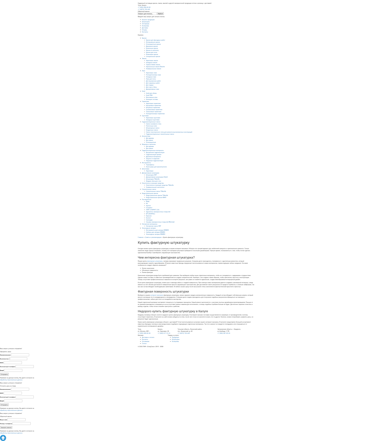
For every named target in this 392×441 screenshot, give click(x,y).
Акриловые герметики (153, 103)
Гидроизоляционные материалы (153, 150)
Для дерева (150, 138)
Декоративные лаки (152, 89)
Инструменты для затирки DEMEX (157, 230)
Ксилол (148, 218)
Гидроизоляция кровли (153, 154)
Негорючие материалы (149, 224)
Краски (144, 38)
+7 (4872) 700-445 (144, 9)
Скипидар (149, 220)
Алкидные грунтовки (152, 120)
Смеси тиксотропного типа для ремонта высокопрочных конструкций (169, 132)
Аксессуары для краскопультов (156, 167)
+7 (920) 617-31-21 (164, 333)
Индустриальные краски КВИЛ (156, 197)
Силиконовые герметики (154, 109)
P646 (147, 201)
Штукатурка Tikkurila (152, 179)
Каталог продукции (148, 19)
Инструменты (146, 163)
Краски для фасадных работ (155, 40)
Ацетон (148, 205)
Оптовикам (145, 24)
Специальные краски (153, 56)
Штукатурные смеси (152, 128)
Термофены (150, 165)
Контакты (145, 32)
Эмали (144, 58)
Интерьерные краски (153, 42)
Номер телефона (6, 424)
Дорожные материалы (153, 156)
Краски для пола (151, 52)
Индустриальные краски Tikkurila (157, 195)
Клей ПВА (149, 95)
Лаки (143, 71)
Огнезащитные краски (153, 44)
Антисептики (146, 136)
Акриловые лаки (151, 73)
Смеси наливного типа (153, 124)
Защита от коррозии (152, 158)
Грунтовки (145, 116)
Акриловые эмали (152, 60)
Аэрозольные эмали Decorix (155, 66)
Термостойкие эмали (153, 64)
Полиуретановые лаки (153, 75)
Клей (143, 91)
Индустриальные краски (150, 193)
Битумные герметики (153, 107)
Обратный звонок (143, 11)
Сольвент (149, 208)
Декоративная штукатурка (150, 173)
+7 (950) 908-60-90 (144, 7)
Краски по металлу (152, 50)
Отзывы (144, 30)
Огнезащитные (151, 142)
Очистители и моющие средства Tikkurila (160, 185)
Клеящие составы (152, 99)
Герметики (145, 101)
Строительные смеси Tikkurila (156, 191)
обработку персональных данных (11, 380)
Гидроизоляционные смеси (151, 122)
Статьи (144, 343)
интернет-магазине (156, 295)
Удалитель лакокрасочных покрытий (158, 212)
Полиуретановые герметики (155, 113)
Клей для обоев (151, 93)
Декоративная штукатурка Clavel (157, 177)
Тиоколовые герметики (153, 111)
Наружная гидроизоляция (154, 160)
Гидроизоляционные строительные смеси (160, 134)
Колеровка (145, 26)
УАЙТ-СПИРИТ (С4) (152, 210)
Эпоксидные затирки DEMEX (155, 234)
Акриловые (149, 171)
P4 (147, 203)
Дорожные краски (152, 46)
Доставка (145, 28)
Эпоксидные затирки (149, 228)
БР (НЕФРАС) (150, 214)
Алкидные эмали (151, 62)
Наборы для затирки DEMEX (155, 232)
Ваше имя (3, 420)
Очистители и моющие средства (153, 183)
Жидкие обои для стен (153, 181)
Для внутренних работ (153, 81)
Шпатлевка (145, 169)
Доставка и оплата (148, 337)
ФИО (1, 363)
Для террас (150, 85)
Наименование (5, 355)
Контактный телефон (7, 366)
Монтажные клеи (151, 97)
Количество (4, 359)
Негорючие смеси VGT (153, 226)
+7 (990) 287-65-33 (223, 333)
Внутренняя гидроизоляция (155, 152)
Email (2, 370)
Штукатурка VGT (151, 175)
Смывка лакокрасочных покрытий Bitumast (160, 222)
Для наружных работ (153, 83)
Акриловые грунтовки (153, 118)
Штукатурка (146, 22)
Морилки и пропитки (149, 144)
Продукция (175, 337)
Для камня (149, 140)
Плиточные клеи (151, 126)
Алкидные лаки (151, 77)
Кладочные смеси (152, 130)
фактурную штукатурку (155, 261)
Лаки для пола (151, 79)
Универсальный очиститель (155, 187)
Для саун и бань (151, 87)
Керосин (149, 216)
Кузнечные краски (152, 48)
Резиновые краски (152, 54)
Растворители (146, 199)
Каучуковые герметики (153, 105)
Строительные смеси (149, 189)
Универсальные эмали (153, 69)
